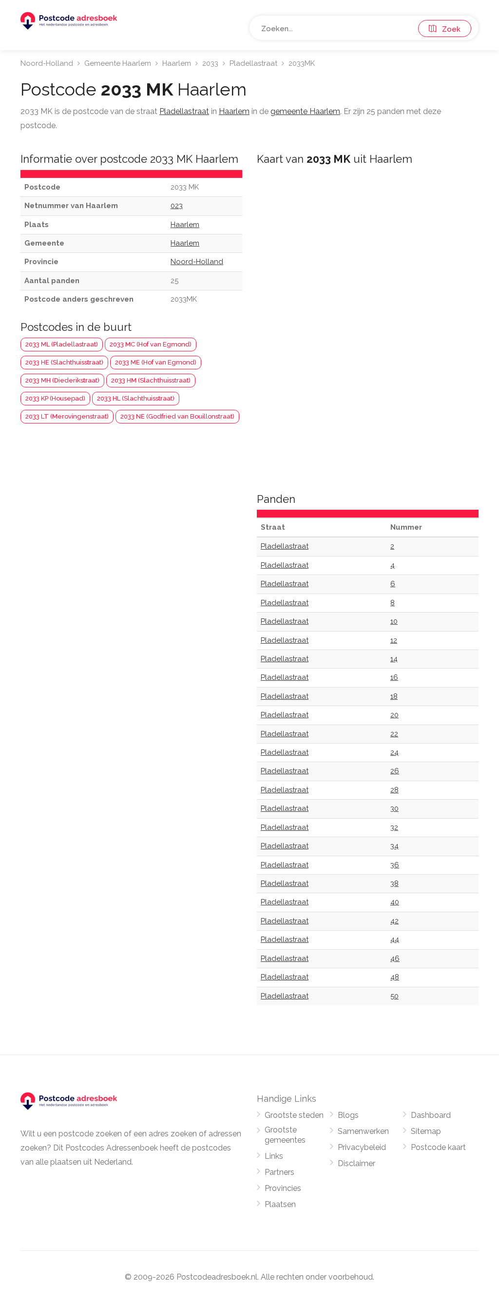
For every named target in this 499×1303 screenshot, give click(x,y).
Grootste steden (294, 1115)
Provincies (283, 1188)
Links (274, 1156)
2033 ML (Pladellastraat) (61, 344)
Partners (279, 1172)
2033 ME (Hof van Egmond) (155, 362)
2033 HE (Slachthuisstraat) (64, 362)
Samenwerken (363, 1131)
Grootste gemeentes (285, 1135)
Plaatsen (280, 1204)
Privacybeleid (362, 1147)
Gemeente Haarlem (117, 63)
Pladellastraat (253, 63)
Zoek (448, 29)
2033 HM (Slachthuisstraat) (151, 380)
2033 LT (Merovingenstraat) (67, 416)
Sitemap (426, 1131)
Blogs (348, 1115)
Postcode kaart (438, 1147)
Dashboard (431, 1115)
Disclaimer (356, 1163)
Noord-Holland (46, 63)
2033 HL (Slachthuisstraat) (135, 398)
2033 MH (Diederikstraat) (62, 380)
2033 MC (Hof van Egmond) (151, 344)
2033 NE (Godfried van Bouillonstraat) (177, 416)
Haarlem (176, 63)
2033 (210, 63)
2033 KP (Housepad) (55, 398)
